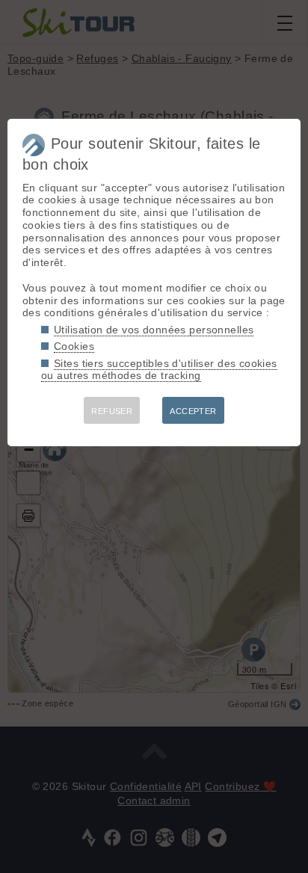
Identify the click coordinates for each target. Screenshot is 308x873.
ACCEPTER (193, 411)
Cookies (74, 346)
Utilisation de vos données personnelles (153, 330)
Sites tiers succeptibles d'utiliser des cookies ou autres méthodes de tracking (159, 369)
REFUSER (111, 411)
